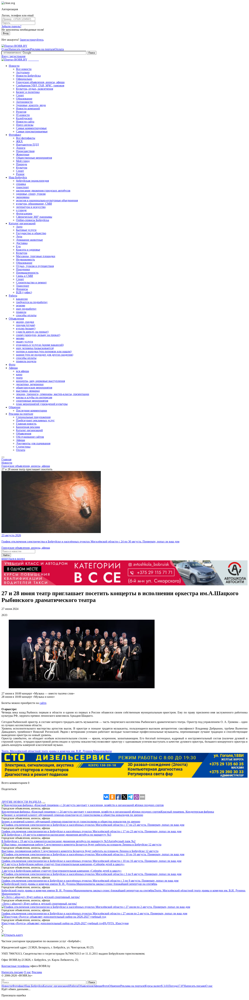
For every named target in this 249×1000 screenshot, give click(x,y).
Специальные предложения (33, 417)
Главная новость (26, 423)
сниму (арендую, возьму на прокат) (38, 335)
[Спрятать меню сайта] (2, 979)
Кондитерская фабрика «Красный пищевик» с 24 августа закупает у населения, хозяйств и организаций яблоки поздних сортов (81, 811)
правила (21, 312)
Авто (19, 226)
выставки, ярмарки (28, 390)
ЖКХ (19, 141)
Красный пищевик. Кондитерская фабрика (187, 811)
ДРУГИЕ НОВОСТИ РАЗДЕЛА (21, 801)
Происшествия (25, 151)
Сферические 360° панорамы (34, 216)
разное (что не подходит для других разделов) (44, 354)
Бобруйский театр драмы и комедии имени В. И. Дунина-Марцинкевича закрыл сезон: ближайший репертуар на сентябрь (77, 890)
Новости (14, 65)
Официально (24, 78)
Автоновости (24, 101)
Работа (13, 295)
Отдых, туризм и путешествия (35, 266)
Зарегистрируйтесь (32, 39)
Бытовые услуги (26, 229)
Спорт (20, 95)
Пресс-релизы (24, 124)
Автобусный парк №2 (121, 841)
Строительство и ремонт (31, 282)
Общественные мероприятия (34, 157)
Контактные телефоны (15, 966)
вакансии (22, 298)
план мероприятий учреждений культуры (42, 404)
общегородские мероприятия (34, 387)
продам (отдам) (25, 325)
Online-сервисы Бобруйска (32, 220)
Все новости (24, 69)
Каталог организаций (22, 223)
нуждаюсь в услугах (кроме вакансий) (40, 344)
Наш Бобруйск (18, 177)
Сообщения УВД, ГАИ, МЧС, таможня (40, 85)
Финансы (22, 289)
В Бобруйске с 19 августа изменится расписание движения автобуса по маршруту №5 (54, 841)
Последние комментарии (31, 410)
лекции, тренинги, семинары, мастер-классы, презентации (52, 394)
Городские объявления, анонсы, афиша (40, 82)
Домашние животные (29, 239)
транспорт (22, 187)
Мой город (23, 161)
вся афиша (22, 371)
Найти (6, 555)
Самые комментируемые (31, 128)
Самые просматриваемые (32, 131)
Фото (12, 364)
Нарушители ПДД (27, 144)
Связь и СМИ (24, 275)
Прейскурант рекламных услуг (35, 420)
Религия (21, 111)
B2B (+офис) (24, 292)
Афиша (13, 367)
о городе (21, 210)
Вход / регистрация (13, 56)
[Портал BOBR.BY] (14, 45)
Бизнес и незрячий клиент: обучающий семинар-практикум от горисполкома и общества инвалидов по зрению (70, 821)
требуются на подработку (32, 302)
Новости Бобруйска (28, 75)
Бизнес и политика (28, 92)
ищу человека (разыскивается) (35, 348)
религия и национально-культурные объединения (47, 200)
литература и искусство (31, 207)
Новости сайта (25, 121)
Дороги (20, 147)
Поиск (91, 52)
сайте (43, 702)
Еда (18, 246)
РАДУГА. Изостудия (116, 923)
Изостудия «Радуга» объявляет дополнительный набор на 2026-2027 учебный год (52, 923)
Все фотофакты (25, 138)
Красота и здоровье (28, 249)
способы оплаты (26, 315)
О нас (5, 49)
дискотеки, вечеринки (30, 384)
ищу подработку (26, 308)
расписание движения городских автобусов (43, 190)
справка (21, 184)
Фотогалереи (24, 213)
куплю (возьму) (25, 328)
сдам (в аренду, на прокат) (32, 331)
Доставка (22, 243)
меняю (20, 338)
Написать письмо (19, 49)
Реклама (37, 972)
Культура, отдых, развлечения (34, 88)
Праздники (23, 269)
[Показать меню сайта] (2, 457)
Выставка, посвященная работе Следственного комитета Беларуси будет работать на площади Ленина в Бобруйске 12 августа (79, 851)
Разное (20, 174)
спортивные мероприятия (32, 400)
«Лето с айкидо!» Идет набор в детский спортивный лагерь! (39, 903)
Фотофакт (15, 134)
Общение (14, 407)
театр (19, 377)
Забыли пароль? (11, 26)
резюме (20, 305)
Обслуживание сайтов (30, 436)
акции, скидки (25, 321)
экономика (22, 197)
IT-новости (23, 115)
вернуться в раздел (13, 558)
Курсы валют (156, 985)
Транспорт (22, 285)
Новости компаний (28, 108)
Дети (19, 236)
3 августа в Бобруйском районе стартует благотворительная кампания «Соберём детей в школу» (61, 870)
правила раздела (26, 361)
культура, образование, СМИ (34, 203)
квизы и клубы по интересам (34, 397)
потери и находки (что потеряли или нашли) (43, 351)
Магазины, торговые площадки (35, 256)
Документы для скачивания (33, 443)
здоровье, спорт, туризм (31, 193)
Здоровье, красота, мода (31, 105)
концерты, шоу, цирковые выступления (40, 381)
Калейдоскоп (24, 118)
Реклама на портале (42, 49)
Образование (24, 98)
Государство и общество (31, 233)
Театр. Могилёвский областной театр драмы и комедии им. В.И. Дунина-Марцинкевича (56, 751)
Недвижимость (25, 259)
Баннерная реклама (28, 426)
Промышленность (27, 272)
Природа (21, 164)
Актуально (23, 72)
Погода (176, 985)
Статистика (23, 446)
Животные (22, 154)
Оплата (59, 49)
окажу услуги (24, 341)
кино (19, 374)
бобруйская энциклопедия (32, 180)
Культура (21, 167)
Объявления (16, 318)
